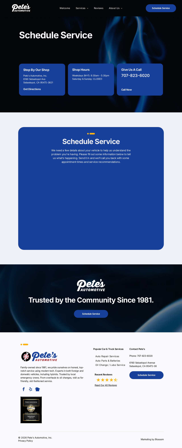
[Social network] (37, 389)
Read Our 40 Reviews (106, 385)
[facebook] (23, 389)
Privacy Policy (25, 440)
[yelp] (30, 389)
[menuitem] (65, 8)
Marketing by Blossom (152, 439)
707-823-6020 (135, 75)
